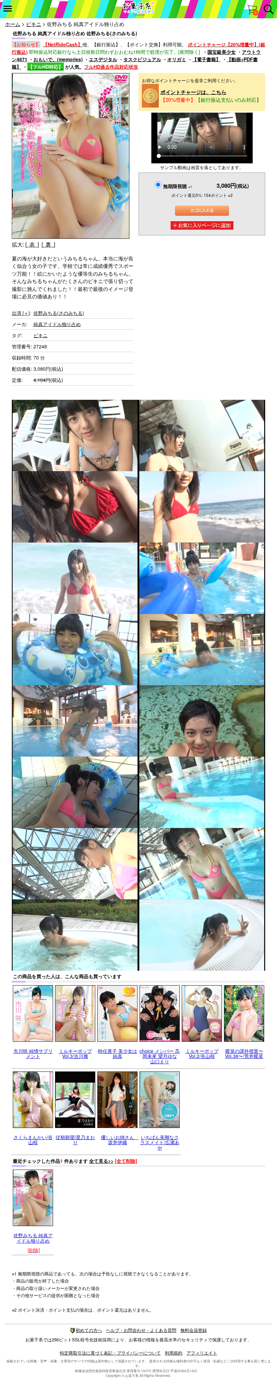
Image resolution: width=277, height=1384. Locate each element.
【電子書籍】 (206, 59)
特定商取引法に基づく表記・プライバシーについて (110, 1353)
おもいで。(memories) (58, 59)
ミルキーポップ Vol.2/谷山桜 (202, 1053)
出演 (21, 312)
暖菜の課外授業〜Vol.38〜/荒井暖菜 (244, 1053)
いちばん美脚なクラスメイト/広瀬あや (159, 1142)
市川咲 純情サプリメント (33, 1053)
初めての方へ (89, 1330)
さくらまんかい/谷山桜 (33, 1140)
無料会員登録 (193, 1330)
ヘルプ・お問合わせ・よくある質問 (141, 1330)
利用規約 (173, 1353)
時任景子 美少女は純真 (117, 1053)
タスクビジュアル (142, 59)
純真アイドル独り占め (57, 324)
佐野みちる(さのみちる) (58, 312)
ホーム (12, 23)
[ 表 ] (32, 244)
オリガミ (176, 59)
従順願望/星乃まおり (75, 1140)
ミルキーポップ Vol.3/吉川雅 (75, 1053)
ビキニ (33, 23)
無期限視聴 (177, 186)
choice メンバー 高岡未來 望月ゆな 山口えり (160, 1056)
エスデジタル (103, 59)
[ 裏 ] (48, 244)
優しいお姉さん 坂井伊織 (120, 1140)
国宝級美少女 (221, 51)
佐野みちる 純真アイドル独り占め (33, 1238)
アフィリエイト (201, 1353)
